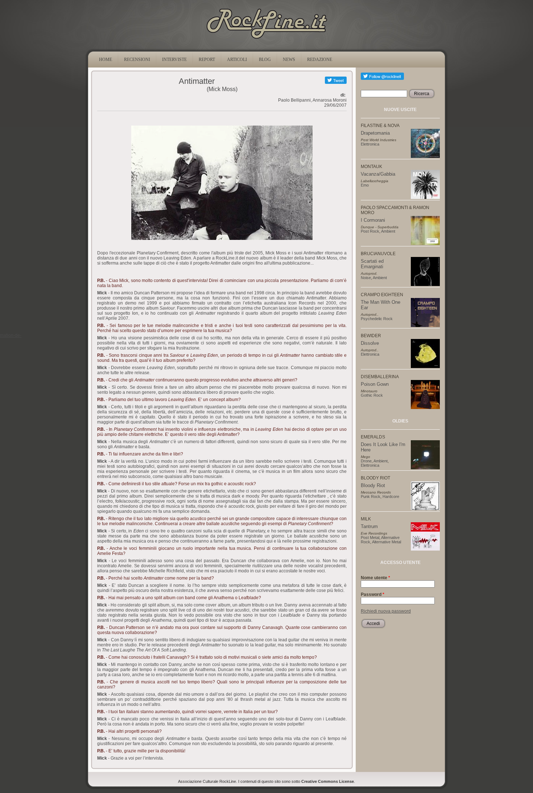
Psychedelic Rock (377, 318)
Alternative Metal (386, 542)
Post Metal (370, 537)
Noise (366, 277)
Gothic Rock (372, 395)
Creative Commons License (327, 781)
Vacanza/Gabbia (378, 174)
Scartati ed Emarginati (372, 263)
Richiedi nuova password (386, 611)
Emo (365, 185)
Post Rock (370, 231)
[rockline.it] (266, 38)
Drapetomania (375, 133)
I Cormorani (373, 220)
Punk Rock (370, 496)
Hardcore (391, 496)
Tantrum (369, 526)
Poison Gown (375, 384)
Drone (366, 461)
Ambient (388, 231)
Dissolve (370, 343)
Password (372, 594)
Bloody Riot (373, 485)
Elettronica (370, 144)
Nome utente (375, 577)
